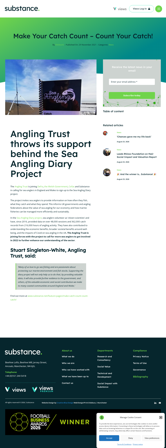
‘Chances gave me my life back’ (134, 136)
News (111, 44)
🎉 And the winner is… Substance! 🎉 (136, 174)
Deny (130, 438)
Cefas (71, 186)
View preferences (152, 438)
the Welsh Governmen (55, 186)
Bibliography (140, 376)
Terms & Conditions (124, 444)
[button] (161, 417)
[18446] (107, 149)
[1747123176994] (107, 169)
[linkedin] (155, 403)
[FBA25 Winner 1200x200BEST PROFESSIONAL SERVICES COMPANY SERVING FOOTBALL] (83, 410)
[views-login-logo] (15, 388)
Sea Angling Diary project (29, 217)
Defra (40, 186)
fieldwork (59, 44)
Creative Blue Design (65, 403)
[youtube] (160, 403)
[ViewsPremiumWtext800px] (43, 386)
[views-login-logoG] (119, 8)
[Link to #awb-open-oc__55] (158, 8)
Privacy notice (138, 444)
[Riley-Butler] (105, 132)
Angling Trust (21, 186)
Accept (109, 438)
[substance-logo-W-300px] (23, 349)
